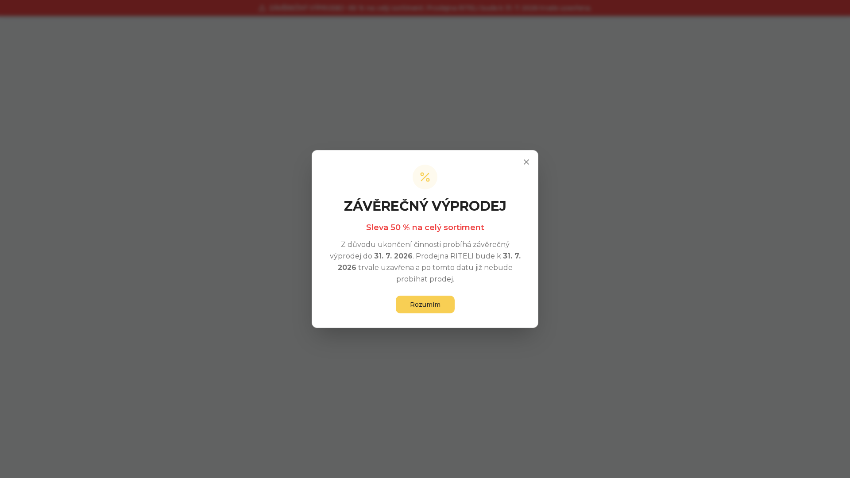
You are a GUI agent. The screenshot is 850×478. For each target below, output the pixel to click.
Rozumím (425, 304)
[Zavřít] (526, 162)
